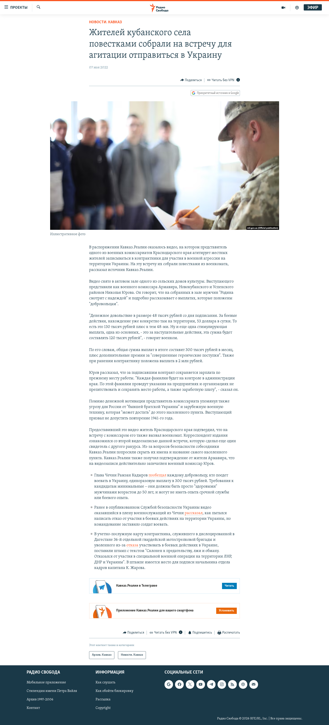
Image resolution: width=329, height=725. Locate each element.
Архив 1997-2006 (40, 699)
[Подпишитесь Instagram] (222, 684)
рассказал (194, 513)
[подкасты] (297, 7)
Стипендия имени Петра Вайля (52, 691)
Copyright (103, 708)
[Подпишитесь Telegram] (211, 684)
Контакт (33, 708)
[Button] (191, 80)
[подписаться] (253, 684)
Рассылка (103, 699)
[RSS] (232, 684)
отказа (132, 545)
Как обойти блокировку (114, 691)
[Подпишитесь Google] (168, 684)
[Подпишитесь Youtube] (200, 684)
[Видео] (283, 7)
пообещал (157, 475)
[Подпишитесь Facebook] (179, 684)
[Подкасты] (243, 684)
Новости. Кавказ (105, 22)
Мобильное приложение (46, 682)
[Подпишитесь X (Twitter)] (190, 684)
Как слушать (105, 682)
